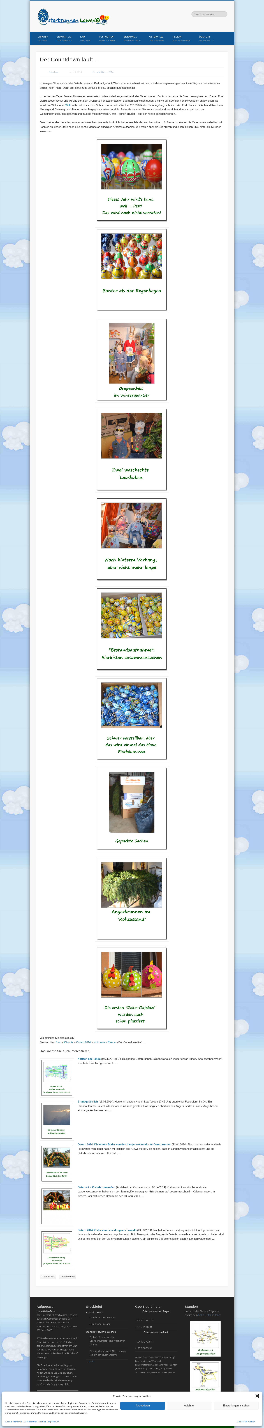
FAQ (85, 38)
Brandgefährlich (88, 1101)
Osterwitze (156, 38)
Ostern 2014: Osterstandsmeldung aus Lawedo (107, 1230)
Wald (68, 105)
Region (181, 38)
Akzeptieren (143, 1405)
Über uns (206, 38)
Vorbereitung (68, 1276)
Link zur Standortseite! (209, 1315)
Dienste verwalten (246, 1421)
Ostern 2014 (107, 72)
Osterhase (54, 72)
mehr (90, 1361)
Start (58, 1042)
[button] (257, 1396)
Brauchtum (64, 38)
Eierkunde (132, 38)
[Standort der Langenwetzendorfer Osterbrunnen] (206, 1339)
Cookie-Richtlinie (13, 1421)
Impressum (53, 1421)
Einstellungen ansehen (236, 1405)
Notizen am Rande (104, 1042)
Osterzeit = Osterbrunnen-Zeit (97, 1187)
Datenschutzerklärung (35, 1421)
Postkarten (107, 38)
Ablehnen (189, 1405)
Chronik (43, 38)
